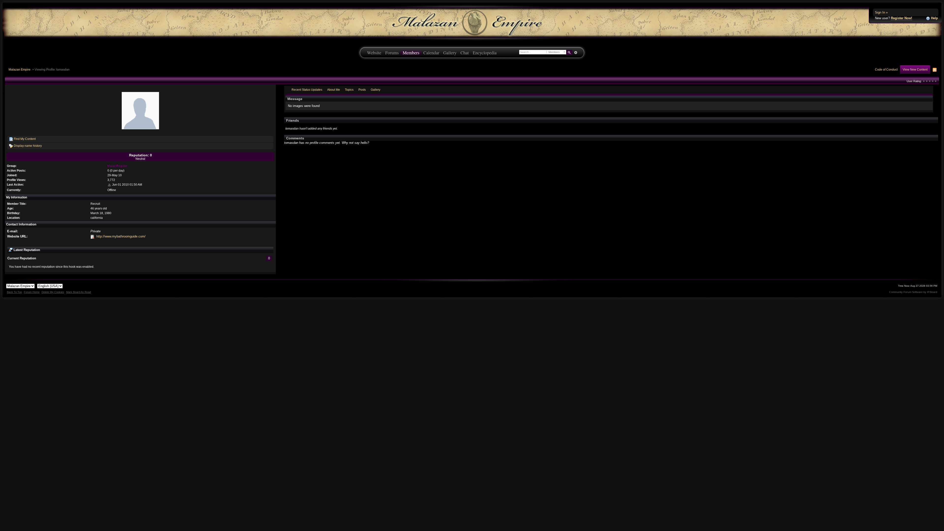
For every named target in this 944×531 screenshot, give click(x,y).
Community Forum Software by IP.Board (913, 292)
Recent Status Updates (307, 89)
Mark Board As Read (78, 292)
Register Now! (901, 18)
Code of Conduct (886, 69)
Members (411, 53)
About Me (333, 89)
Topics (349, 89)
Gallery (450, 53)
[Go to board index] (472, 22)
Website (374, 53)
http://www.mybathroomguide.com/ (121, 236)
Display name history (27, 145)
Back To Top (14, 292)
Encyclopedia (485, 53)
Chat (464, 53)
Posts (362, 89)
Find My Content (24, 138)
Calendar (431, 53)
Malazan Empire (19, 69)
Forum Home (32, 292)
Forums (392, 53)
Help (934, 18)
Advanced (576, 52)
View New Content (915, 69)
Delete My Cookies (53, 292)
